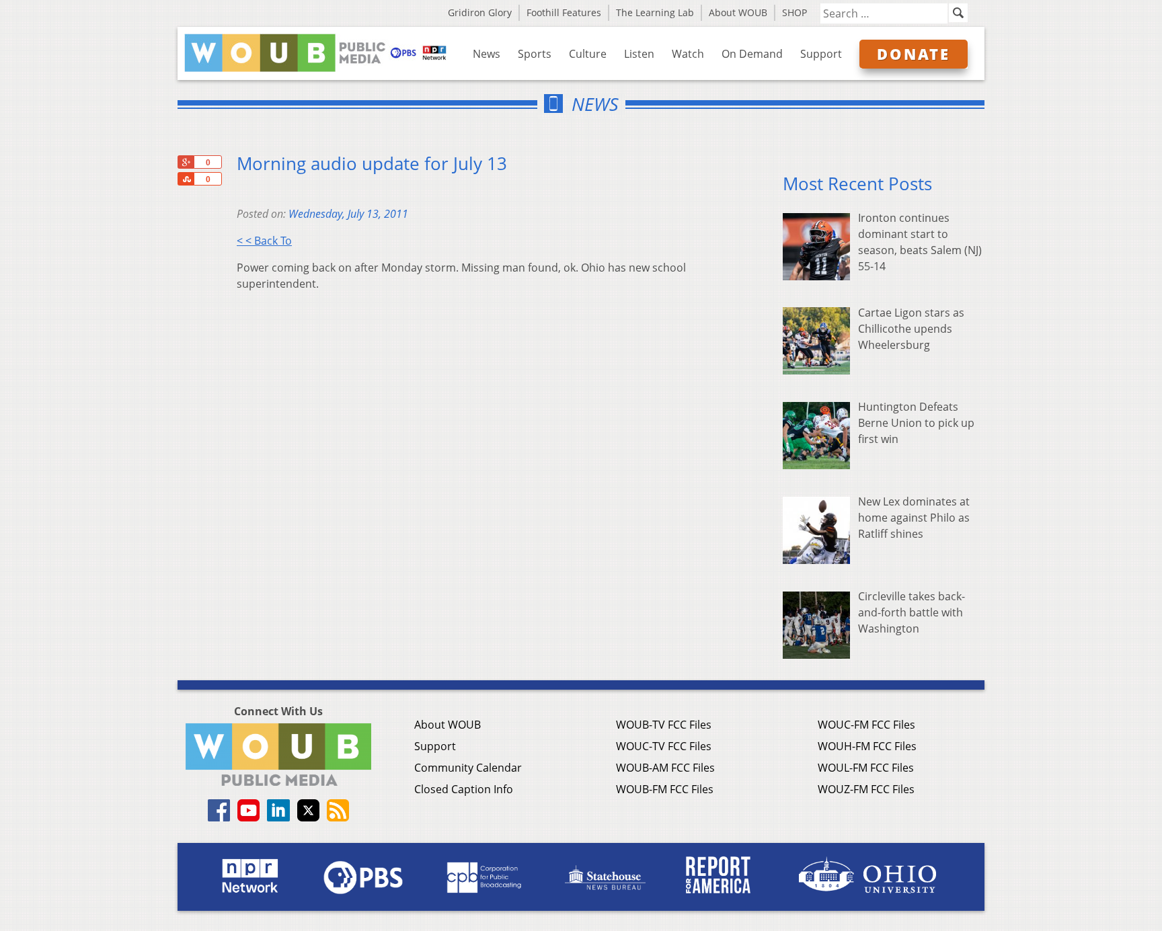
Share (186, 179)
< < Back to (264, 240)
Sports (534, 53)
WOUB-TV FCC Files (663, 724)
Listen (639, 53)
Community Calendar (468, 767)
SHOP (794, 12)
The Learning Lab (655, 12)
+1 (186, 162)
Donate (913, 54)
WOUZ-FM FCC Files (866, 789)
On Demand (752, 53)
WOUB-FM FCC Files (664, 789)
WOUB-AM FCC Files (665, 767)
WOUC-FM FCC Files (866, 724)
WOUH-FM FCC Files (867, 746)
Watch (688, 53)
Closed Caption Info (463, 789)
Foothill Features (564, 12)
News (486, 53)
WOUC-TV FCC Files (663, 746)
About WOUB (738, 12)
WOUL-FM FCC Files (866, 767)
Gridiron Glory (480, 12)
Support (821, 53)
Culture (588, 53)
